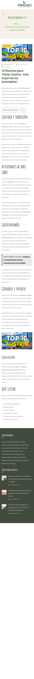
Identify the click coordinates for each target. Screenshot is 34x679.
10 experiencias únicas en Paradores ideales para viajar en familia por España (19, 493)
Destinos (7, 66)
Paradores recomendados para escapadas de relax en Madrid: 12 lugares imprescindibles (18, 507)
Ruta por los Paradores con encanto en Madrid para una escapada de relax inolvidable (20, 479)
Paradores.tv (9, 64)
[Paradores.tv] (24, 4)
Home (16, 24)
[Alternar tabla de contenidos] (22, 109)
